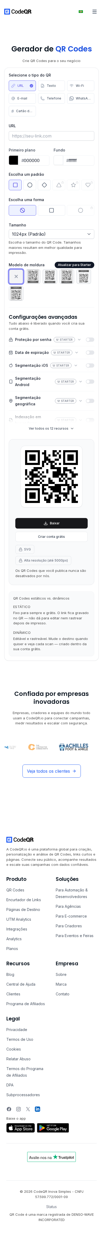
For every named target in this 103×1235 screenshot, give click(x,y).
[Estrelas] (73, 185)
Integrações (16, 929)
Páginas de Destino (23, 909)
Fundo (59, 150)
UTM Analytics (18, 919)
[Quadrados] (15, 185)
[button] (16, 276)
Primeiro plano (22, 150)
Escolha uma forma (26, 199)
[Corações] (87, 185)
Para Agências (68, 906)
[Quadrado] (51, 210)
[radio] (22, 85)
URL (12, 126)
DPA (9, 1085)
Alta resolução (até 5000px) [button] (46, 560)
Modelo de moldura (27, 265)
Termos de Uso (19, 1039)
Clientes (13, 994)
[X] (28, 1109)
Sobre (61, 974)
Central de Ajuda (20, 984)
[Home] (17, 12)
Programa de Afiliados (25, 1003)
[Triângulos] (58, 185)
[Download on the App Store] (20, 1128)
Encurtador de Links (23, 899)
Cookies (13, 1049)
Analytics (14, 939)
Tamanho (17, 225)
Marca (61, 984)
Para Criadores (69, 926)
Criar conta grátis (51, 537)
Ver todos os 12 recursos (48, 428)
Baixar (55, 523)
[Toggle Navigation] (94, 11)
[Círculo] (80, 210)
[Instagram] (18, 1109)
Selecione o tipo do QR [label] (30, 75)
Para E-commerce (71, 916)
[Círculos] (29, 185)
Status (51, 1206)
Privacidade (16, 1029)
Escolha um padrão (26, 174)
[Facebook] (9, 1109)
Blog (10, 974)
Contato (62, 994)
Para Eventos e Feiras (74, 935)
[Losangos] (44, 185)
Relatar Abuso (18, 1059)
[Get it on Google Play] (53, 1128)
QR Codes (15, 890)
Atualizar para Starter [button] (74, 265)
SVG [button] (27, 549)
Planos (12, 948)
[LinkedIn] (37, 1109)
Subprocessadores (23, 1094)
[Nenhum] (22, 210)
